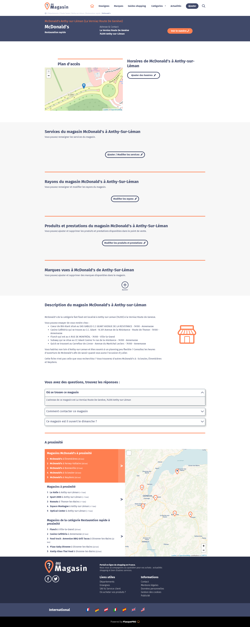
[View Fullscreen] (129, 453)
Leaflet (105, 109)
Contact (145, 581)
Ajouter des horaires (142, 75)
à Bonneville (63, 468)
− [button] (49, 75)
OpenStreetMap (116, 109)
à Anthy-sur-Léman (64, 492)
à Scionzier (62, 472)
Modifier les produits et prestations (123, 243)
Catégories (157, 6)
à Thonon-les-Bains (65, 501)
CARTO (204, 555)
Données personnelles (152, 588)
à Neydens (62, 477)
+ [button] (49, 71)
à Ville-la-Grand (62, 529)
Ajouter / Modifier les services (123, 154)
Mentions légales (149, 585)
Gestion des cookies (151, 592)
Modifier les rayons (123, 198)
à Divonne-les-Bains (81, 538)
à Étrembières (64, 458)
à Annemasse (66, 534)
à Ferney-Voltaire (65, 463)
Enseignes (105, 585)
